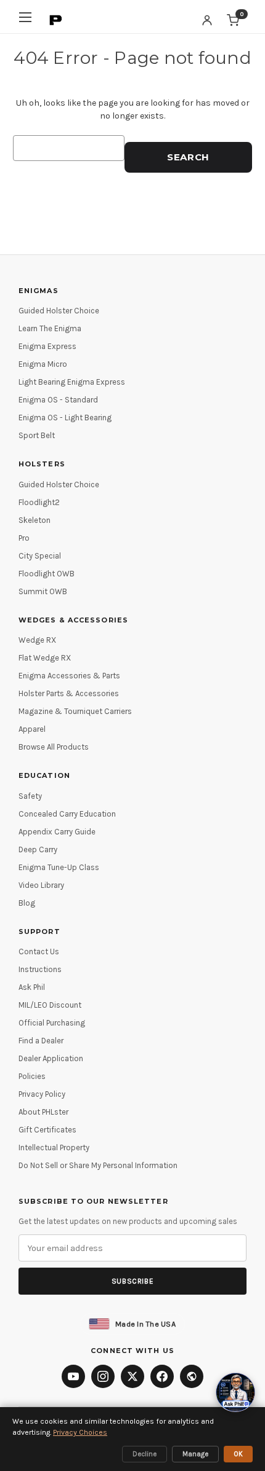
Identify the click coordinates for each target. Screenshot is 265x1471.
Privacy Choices (80, 1432)
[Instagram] (103, 1376)
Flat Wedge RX (44, 657)
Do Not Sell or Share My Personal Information (97, 1165)
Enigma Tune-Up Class (58, 867)
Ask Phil (31, 987)
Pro (24, 538)
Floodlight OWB (46, 573)
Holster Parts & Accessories (68, 693)
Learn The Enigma (49, 328)
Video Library (41, 885)
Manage (195, 1454)
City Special (39, 555)
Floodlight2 (39, 502)
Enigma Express (47, 346)
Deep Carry (37, 849)
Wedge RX (37, 640)
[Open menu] (26, 20)
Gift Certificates (47, 1129)
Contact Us (38, 951)
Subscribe (132, 1281)
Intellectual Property (53, 1147)
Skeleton (34, 520)
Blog (26, 903)
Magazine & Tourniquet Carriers (75, 711)
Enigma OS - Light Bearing (65, 417)
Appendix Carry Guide (57, 831)
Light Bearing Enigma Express (71, 381)
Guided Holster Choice (58, 310)
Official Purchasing (51, 1022)
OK (238, 1454)
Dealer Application (50, 1058)
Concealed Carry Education (67, 813)
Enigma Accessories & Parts (69, 675)
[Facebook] (162, 1376)
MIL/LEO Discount (49, 1005)
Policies (32, 1076)
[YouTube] (73, 1376)
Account (207, 20)
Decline (144, 1454)
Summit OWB (42, 591)
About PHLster (43, 1111)
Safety (30, 796)
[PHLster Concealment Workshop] (191, 1376)
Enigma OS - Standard (58, 399)
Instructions (40, 969)
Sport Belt (36, 435)
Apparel (32, 729)
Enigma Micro (42, 364)
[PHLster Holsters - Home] (56, 20)
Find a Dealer (40, 1040)
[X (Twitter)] (132, 1376)
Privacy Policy (41, 1094)
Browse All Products (53, 746)
